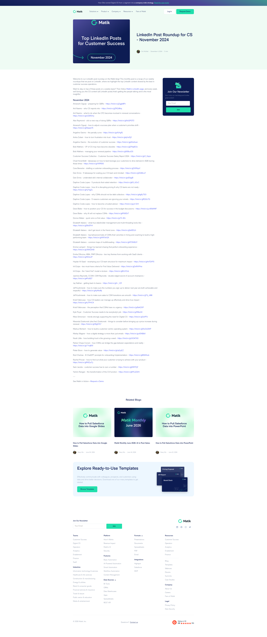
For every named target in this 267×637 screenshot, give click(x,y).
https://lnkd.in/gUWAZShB (83, 250)
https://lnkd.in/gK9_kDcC (128, 183)
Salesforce (138, 567)
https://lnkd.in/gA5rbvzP (83, 257)
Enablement (77, 555)
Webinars (168, 568)
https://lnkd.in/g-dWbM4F (146, 209)
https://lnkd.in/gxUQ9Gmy (83, 116)
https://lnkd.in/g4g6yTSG (135, 195)
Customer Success (80, 540)
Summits (168, 576)
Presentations (139, 540)
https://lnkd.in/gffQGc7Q (140, 199)
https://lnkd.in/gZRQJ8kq (111, 109)
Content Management (112, 575)
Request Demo (185, 11)
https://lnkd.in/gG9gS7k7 (91, 324)
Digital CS (76, 543)
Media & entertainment (81, 601)
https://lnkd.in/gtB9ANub (138, 355)
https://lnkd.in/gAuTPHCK (83, 303)
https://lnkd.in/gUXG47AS (127, 338)
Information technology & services (85, 571)
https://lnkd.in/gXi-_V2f (112, 283)
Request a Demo (97, 381)
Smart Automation (110, 567)
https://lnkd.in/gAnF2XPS (143, 262)
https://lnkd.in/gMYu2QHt (128, 372)
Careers (167, 592)
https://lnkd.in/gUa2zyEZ (113, 351)
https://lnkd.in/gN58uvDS (122, 152)
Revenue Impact (109, 543)
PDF (135, 551)
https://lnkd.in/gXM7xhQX (98, 238)
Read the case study (161, 3)
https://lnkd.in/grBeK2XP (133, 308)
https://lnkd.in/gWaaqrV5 (83, 128)
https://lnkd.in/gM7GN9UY (126, 242)
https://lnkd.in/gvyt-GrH (129, 204)
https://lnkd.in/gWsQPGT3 (123, 121)
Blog (166, 561)
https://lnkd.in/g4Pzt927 (82, 279)
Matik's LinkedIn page (135, 89)
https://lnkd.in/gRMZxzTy (83, 363)
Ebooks (167, 572)
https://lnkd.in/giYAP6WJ (93, 164)
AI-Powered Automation (112, 564)
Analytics (76, 551)
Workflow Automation (112, 571)
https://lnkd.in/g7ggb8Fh (115, 104)
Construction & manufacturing (84, 579)
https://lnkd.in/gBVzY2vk (119, 271)
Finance (76, 558)
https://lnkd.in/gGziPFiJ (138, 317)
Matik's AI (107, 547)
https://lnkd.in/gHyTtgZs (83, 190)
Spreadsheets (108, 599)
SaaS (75, 562)
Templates (168, 565)
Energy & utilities (79, 582)
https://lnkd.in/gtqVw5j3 (122, 137)
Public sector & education (82, 597)
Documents (138, 543)
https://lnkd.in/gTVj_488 (142, 295)
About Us (168, 589)
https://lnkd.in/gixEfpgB (123, 178)
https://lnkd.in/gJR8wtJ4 (132, 312)
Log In (169, 11)
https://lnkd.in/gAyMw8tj (92, 291)
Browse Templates (87, 489)
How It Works (108, 540)
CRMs (106, 588)
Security (107, 551)
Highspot (137, 564)
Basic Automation (110, 560)
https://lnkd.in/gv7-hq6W (83, 346)
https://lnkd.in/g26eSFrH (83, 226)
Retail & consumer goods (82, 586)
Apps (105, 595)
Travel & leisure (78, 594)
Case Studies (169, 580)
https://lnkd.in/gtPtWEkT (118, 214)
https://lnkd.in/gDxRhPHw (131, 267)
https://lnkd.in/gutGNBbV (135, 334)
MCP (136, 571)
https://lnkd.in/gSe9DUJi (126, 230)
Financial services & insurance (84, 590)
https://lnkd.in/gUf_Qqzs (140, 156)
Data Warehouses (110, 591)
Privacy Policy (170, 605)
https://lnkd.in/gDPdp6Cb (127, 147)
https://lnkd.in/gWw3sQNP (140, 329)
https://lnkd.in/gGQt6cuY (135, 173)
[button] (93, 11)
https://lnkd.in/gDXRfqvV (130, 168)
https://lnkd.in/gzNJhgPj (113, 133)
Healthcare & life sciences (82, 575)
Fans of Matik (141, 11)
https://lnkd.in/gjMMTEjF (128, 367)
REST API (107, 603)
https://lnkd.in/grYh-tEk (116, 218)
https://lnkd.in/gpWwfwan (127, 142)
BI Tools (107, 584)
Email (136, 555)
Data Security (170, 609)
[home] (77, 11)
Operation (76, 547)
